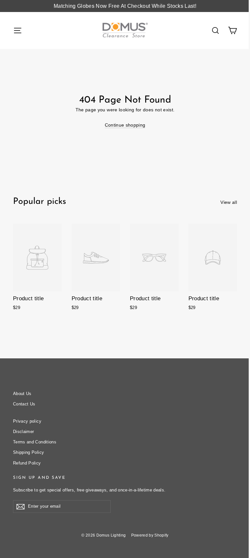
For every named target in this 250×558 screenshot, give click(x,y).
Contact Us (24, 404)
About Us (22, 393)
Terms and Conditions (34, 442)
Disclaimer (23, 431)
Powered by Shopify (150, 535)
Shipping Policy (28, 452)
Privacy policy (27, 421)
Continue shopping (125, 125)
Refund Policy (27, 463)
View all (228, 202)
